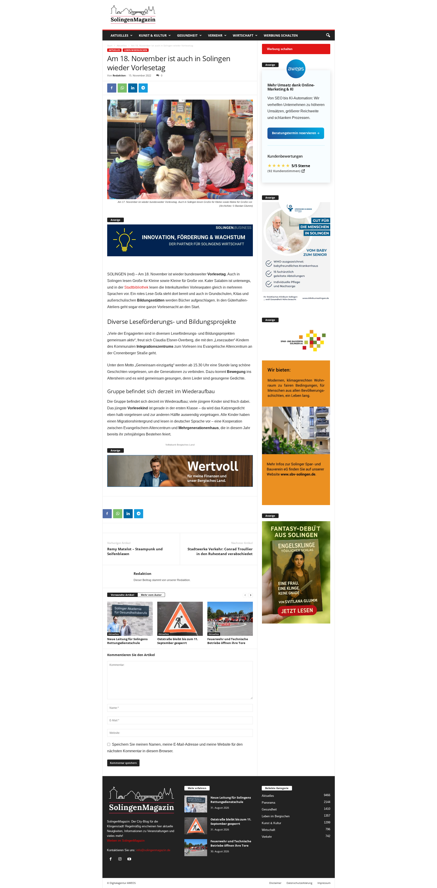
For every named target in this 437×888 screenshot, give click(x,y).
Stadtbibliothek (136, 287)
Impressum (324, 883)
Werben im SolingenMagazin (126, 840)
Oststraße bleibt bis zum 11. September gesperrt (177, 641)
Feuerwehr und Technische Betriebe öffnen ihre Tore (227, 641)
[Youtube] (130, 859)
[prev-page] (245, 595)
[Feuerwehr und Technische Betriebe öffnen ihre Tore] (230, 619)
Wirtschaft (243, 35)
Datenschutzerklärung (299, 883)
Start (109, 45)
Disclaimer (275, 883)
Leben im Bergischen (135, 50)
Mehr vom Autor (151, 594)
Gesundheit (187, 35)
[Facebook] (111, 88)
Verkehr (215, 35)
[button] (328, 35)
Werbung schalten (281, 35)
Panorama (268, 802)
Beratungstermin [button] (296, 133)
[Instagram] (121, 859)
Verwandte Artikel (122, 594)
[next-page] (250, 595)
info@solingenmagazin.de (153, 850)
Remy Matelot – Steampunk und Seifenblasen (135, 551)
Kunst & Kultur (153, 35)
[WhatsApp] (122, 88)
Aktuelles (119, 35)
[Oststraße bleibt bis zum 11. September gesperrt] (180, 619)
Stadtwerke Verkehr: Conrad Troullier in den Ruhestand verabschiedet (220, 551)
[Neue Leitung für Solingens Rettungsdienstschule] (130, 619)
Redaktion (119, 75)
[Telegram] (143, 88)
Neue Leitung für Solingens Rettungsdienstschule (127, 641)
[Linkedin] (132, 88)
